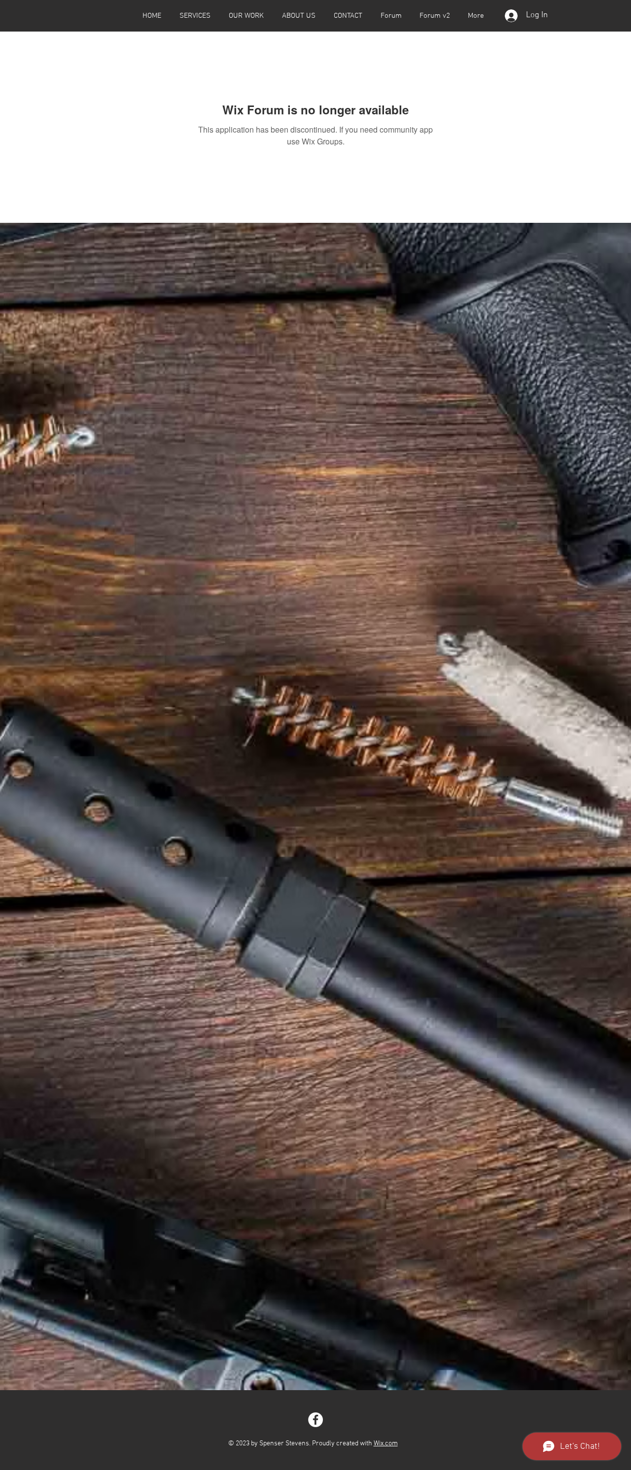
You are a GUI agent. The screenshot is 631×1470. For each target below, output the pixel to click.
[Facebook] (315, 1419)
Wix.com (386, 1443)
